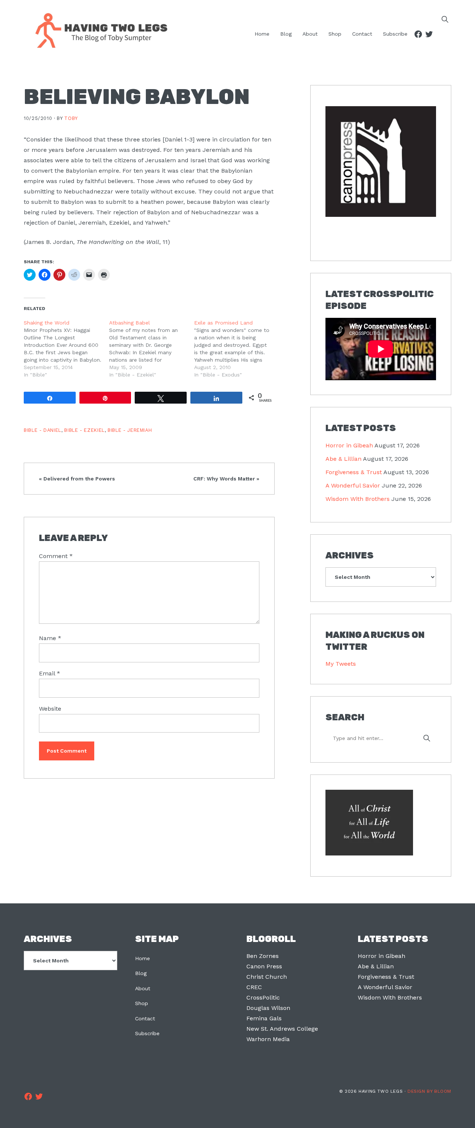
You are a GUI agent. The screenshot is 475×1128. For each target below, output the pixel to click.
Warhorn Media (268, 1039)
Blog (141, 973)
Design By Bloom (429, 1091)
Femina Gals (264, 1018)
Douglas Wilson (268, 1007)
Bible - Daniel (42, 430)
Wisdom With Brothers (357, 498)
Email (49, 673)
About (142, 988)
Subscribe (147, 1033)
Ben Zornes (262, 955)
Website (50, 708)
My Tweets (340, 663)
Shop (141, 1003)
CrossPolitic (263, 997)
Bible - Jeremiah (130, 430)
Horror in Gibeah (349, 445)
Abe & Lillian (343, 458)
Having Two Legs (98, 29)
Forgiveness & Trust (353, 472)
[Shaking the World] (66, 348)
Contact (145, 1018)
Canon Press (264, 966)
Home (142, 958)
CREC (254, 987)
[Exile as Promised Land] (236, 348)
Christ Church (266, 976)
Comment (56, 556)
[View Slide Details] (380, 161)
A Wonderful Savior (352, 485)
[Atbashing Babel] (151, 348)
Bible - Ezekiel (84, 430)
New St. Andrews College (282, 1028)
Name (50, 638)
